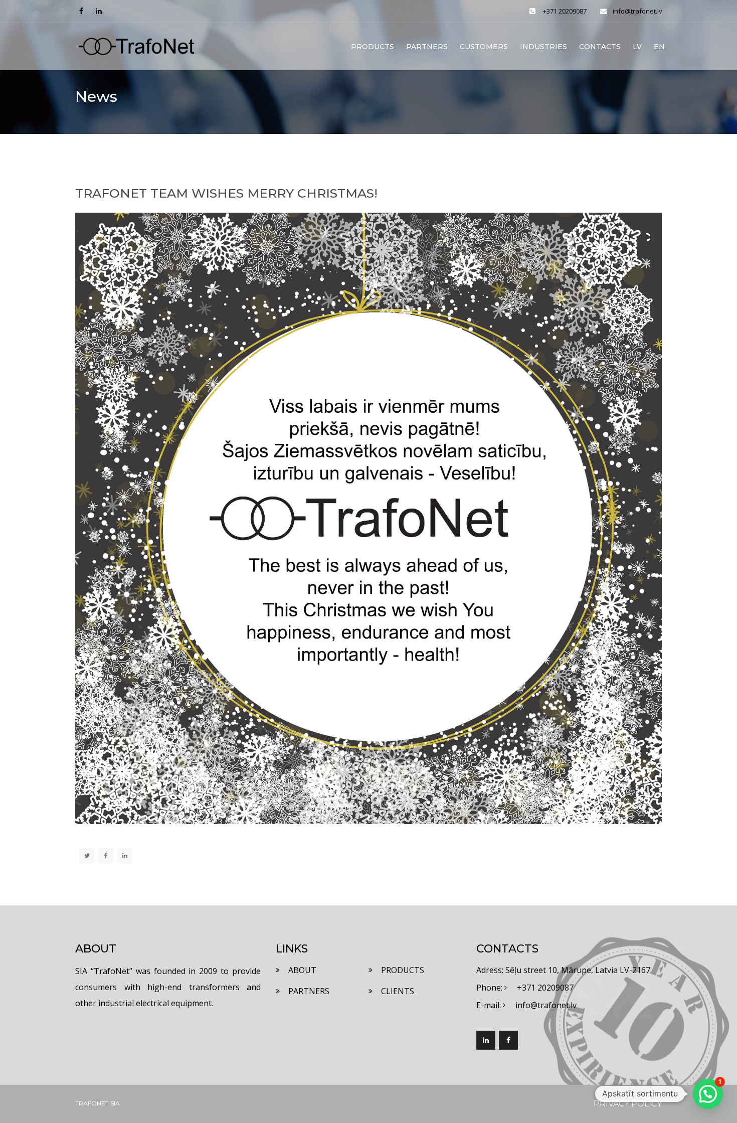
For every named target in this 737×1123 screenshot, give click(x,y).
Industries (543, 46)
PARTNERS (308, 991)
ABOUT (302, 970)
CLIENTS (397, 991)
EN (659, 46)
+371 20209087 (565, 11)
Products (372, 46)
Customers (484, 46)
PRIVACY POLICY (628, 1103)
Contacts (600, 46)
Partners (427, 46)
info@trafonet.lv (637, 11)
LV (637, 46)
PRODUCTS (402, 970)
